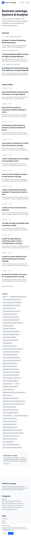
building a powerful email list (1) (10, 439)
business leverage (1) (7, 395)
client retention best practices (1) (10, 314)
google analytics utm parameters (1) (11, 369)
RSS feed (4, 523)
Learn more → (7, 463)
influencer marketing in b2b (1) (9, 346)
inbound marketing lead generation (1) (11, 320)
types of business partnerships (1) (10, 381)
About (27, 2)
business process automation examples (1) (12, 447)
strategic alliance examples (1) (9, 418)
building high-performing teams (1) (10, 398)
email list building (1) (7, 415)
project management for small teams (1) (12, 378)
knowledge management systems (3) (18, 296)
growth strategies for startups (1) (10, 363)
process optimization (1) (8, 441)
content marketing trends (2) (9, 308)
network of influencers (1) (8, 389)
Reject (4, 533)
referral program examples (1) (9, 337)
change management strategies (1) (10, 412)
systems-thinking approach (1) (9, 424)
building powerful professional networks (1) (12, 430)
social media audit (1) (7, 343)
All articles (4, 519)
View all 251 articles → (8, 286)
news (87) (5, 296)
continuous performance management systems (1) (14, 401)
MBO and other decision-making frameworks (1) (13, 404)
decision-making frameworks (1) (10, 427)
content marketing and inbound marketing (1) (13, 349)
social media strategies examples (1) (11, 375)
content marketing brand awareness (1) (11, 311)
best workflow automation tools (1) (10, 386)
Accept (10, 533)
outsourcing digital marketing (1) (10, 354)
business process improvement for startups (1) (13, 433)
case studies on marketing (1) (9, 328)
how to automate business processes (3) (12, 299)
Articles (22, 2)
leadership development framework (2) (11, 305)
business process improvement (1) (10, 410)
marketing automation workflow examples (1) (13, 322)
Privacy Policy (7, 530)
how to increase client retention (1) (10, 340)
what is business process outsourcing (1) (12, 360)
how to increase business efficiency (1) (11, 357)
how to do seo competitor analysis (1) (11, 334)
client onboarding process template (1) (11, 331)
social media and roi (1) (8, 325)
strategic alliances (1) (7, 383)
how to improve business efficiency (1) (11, 444)
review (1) (17, 383)
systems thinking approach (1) (9, 407)
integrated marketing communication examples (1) (14, 392)
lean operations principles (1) (21, 415)
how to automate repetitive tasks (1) (11, 436)
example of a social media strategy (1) (11, 372)
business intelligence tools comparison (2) (12, 302)
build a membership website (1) (10, 366)
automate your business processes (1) (11, 351)
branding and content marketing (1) (11, 317)
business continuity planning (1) (10, 421)
